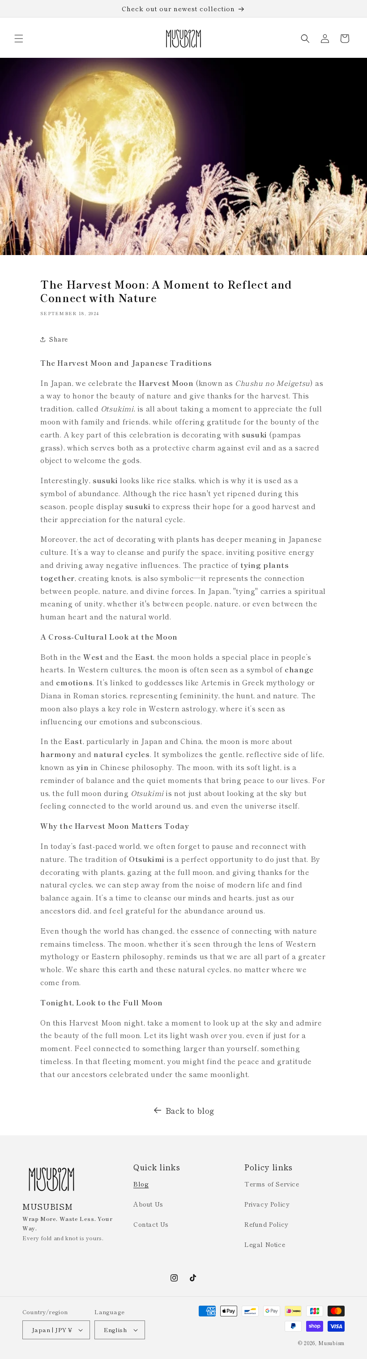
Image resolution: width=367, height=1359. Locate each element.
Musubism (331, 1342)
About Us (148, 1203)
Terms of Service (271, 1183)
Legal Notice (264, 1244)
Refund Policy (266, 1224)
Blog (141, 1183)
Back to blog (190, 1110)
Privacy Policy (267, 1203)
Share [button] (58, 338)
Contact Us (151, 1224)
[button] (19, 38)
